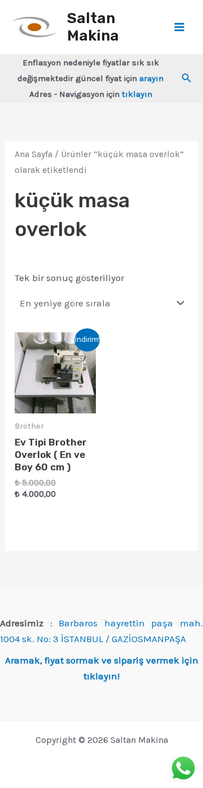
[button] (187, 78)
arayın (151, 78)
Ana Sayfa (33, 154)
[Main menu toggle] (179, 27)
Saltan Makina (93, 27)
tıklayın (137, 94)
